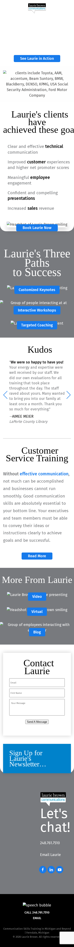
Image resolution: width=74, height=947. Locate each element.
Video (37, 596)
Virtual (37, 611)
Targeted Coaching (37, 325)
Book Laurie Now (37, 227)
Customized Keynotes (37, 290)
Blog (37, 632)
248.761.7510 (50, 843)
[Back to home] (37, 8)
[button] (68, 8)
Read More (37, 556)
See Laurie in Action (37, 58)
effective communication (44, 474)
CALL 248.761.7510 (37, 912)
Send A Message (37, 721)
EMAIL (37, 918)
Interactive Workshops (37, 310)
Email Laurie (50, 854)
